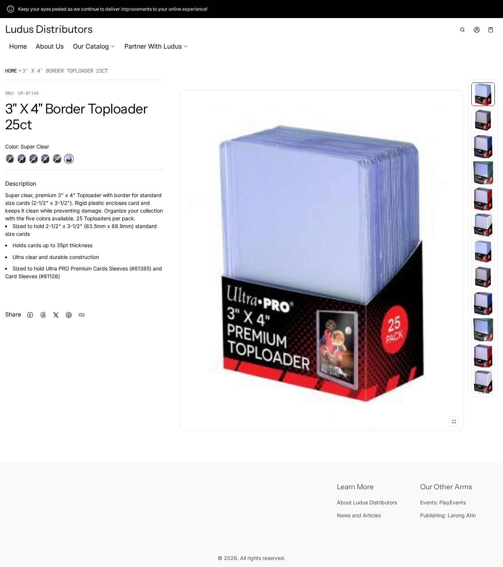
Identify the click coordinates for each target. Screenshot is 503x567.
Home (18, 46)
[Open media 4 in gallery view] (483, 172)
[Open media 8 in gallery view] (483, 277)
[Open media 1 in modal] (321, 260)
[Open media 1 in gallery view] (483, 94)
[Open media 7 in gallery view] (483, 251)
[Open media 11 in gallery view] (483, 355)
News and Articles (359, 515)
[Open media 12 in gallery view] (483, 382)
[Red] (45, 158)
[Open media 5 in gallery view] (483, 199)
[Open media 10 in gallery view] (483, 329)
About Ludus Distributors (367, 502)
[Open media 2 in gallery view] (483, 120)
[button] (462, 29)
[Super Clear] (68, 158)
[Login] (476, 29)
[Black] (10, 158)
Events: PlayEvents (443, 502)
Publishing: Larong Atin (448, 515)
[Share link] (81, 314)
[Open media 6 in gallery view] (483, 225)
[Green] (33, 158)
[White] (57, 158)
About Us (50, 46)
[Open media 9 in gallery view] (483, 303)
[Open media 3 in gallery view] (483, 146)
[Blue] (21, 158)
